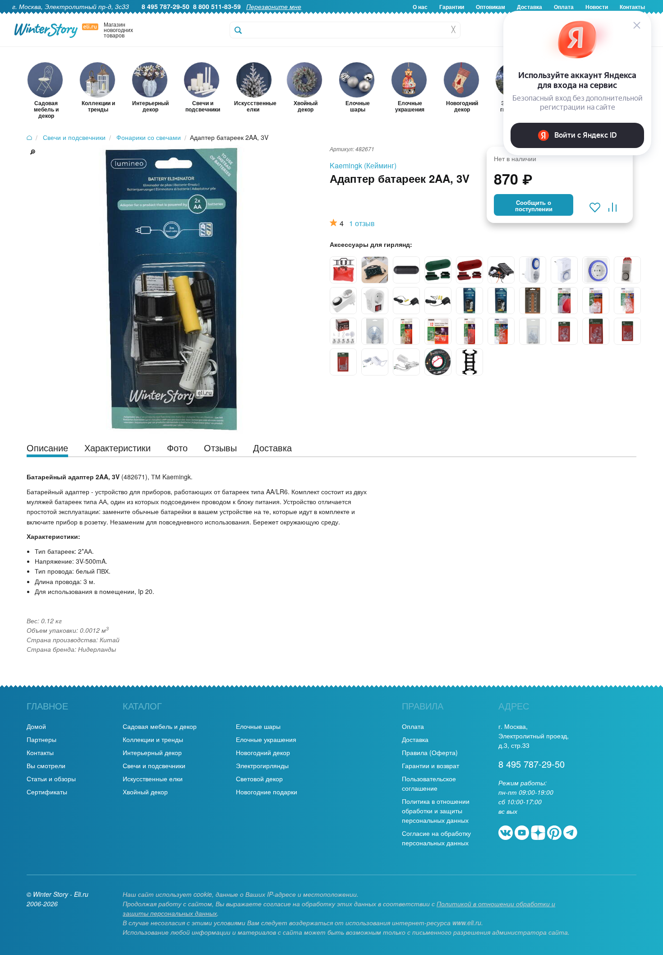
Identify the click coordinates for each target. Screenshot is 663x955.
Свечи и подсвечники (154, 765)
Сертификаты (47, 791)
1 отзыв (362, 223)
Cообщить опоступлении (533, 206)
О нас (420, 7)
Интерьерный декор (152, 752)
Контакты (40, 752)
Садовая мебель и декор (160, 726)
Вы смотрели (46, 765)
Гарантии (451, 7)
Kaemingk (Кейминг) (363, 165)
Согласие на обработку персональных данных (436, 838)
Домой (36, 726)
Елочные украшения (266, 739)
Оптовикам (490, 7)
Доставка (415, 739)
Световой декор (259, 778)
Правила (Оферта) (430, 752)
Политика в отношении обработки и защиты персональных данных (436, 811)
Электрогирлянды (262, 765)
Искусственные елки (153, 778)
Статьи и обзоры (51, 778)
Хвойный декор (145, 791)
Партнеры (41, 739)
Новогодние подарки (266, 791)
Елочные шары (258, 726)
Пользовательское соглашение (429, 783)
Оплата (413, 726)
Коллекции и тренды (153, 739)
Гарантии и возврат (430, 765)
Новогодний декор (263, 752)
